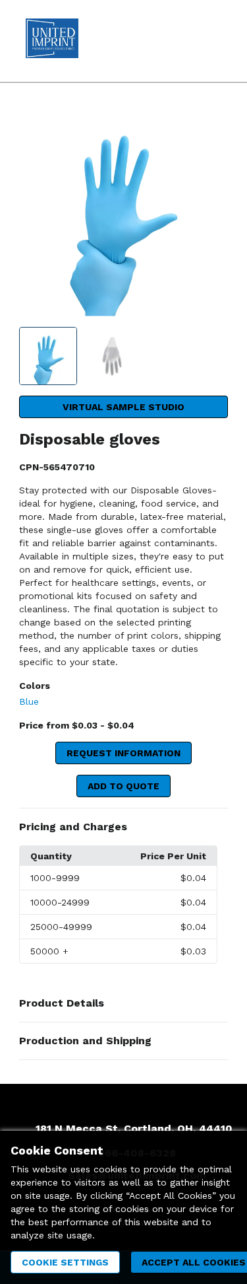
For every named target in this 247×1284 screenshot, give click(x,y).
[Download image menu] (211, 123)
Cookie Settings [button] (65, 1262)
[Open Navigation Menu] (211, 41)
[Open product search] (184, 41)
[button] (123, 826)
